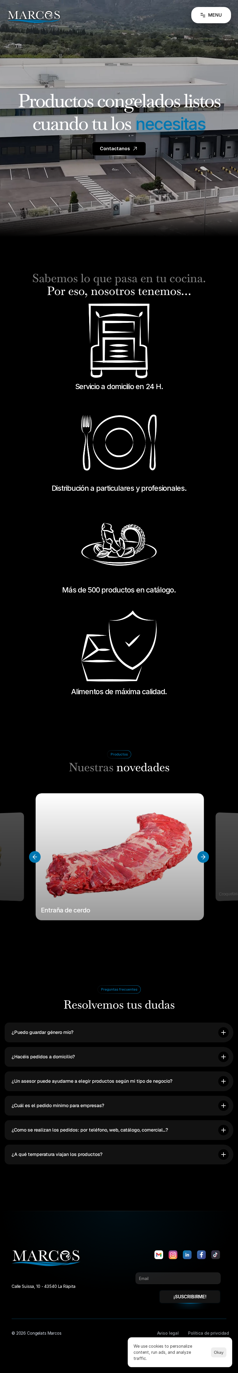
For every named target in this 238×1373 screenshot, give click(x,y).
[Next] (203, 857)
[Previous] (35, 857)
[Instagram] (173, 1254)
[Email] (158, 1254)
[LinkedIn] (187, 1254)
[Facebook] (201, 1254)
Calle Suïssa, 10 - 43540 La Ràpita (43, 1286)
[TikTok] (215, 1254)
